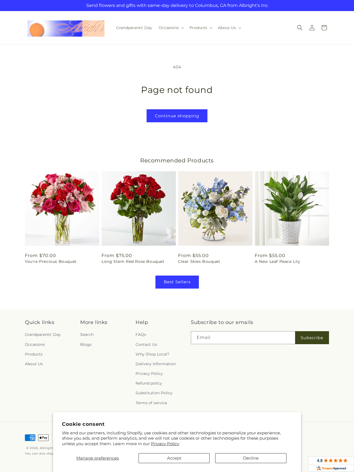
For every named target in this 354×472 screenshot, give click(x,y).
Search (86, 334)
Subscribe (312, 337)
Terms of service (151, 402)
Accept (174, 458)
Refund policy (149, 383)
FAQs (141, 334)
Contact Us (146, 344)
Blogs (86, 344)
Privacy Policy (165, 443)
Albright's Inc (51, 448)
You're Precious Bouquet (51, 261)
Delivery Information (156, 363)
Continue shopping (177, 115)
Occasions (35, 344)
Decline (251, 458)
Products (34, 354)
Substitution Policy (154, 392)
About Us (34, 363)
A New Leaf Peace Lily (277, 261)
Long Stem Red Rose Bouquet (133, 261)
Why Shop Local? (152, 354)
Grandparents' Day (43, 334)
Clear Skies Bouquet (199, 261)
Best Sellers (177, 281)
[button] (170, 27)
